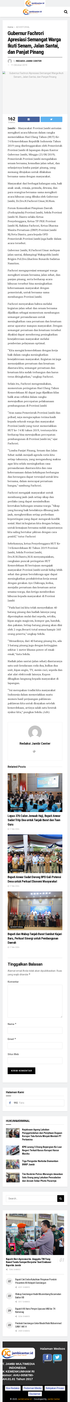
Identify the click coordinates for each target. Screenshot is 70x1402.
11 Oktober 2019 (19, 65)
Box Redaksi (12, 1388)
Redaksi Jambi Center (28, 61)
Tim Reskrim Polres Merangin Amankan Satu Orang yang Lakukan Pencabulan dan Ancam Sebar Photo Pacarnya (42, 1177)
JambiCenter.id (25, 1399)
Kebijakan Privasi (55, 1388)
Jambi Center (53, 1399)
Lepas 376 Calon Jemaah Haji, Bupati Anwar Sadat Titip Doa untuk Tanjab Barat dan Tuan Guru (34, 820)
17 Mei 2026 (14, 829)
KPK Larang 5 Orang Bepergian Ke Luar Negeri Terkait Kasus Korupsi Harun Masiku (42, 1150)
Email (12, 1039)
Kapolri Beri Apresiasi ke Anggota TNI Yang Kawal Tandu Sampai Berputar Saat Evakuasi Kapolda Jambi (28, 1262)
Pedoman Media (32, 1388)
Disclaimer (35, 1394)
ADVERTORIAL (23, 27)
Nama (12, 1024)
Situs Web (13, 1054)
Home (10, 27)
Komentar (13, 981)
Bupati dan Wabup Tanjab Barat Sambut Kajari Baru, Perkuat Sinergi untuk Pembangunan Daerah (35, 938)
